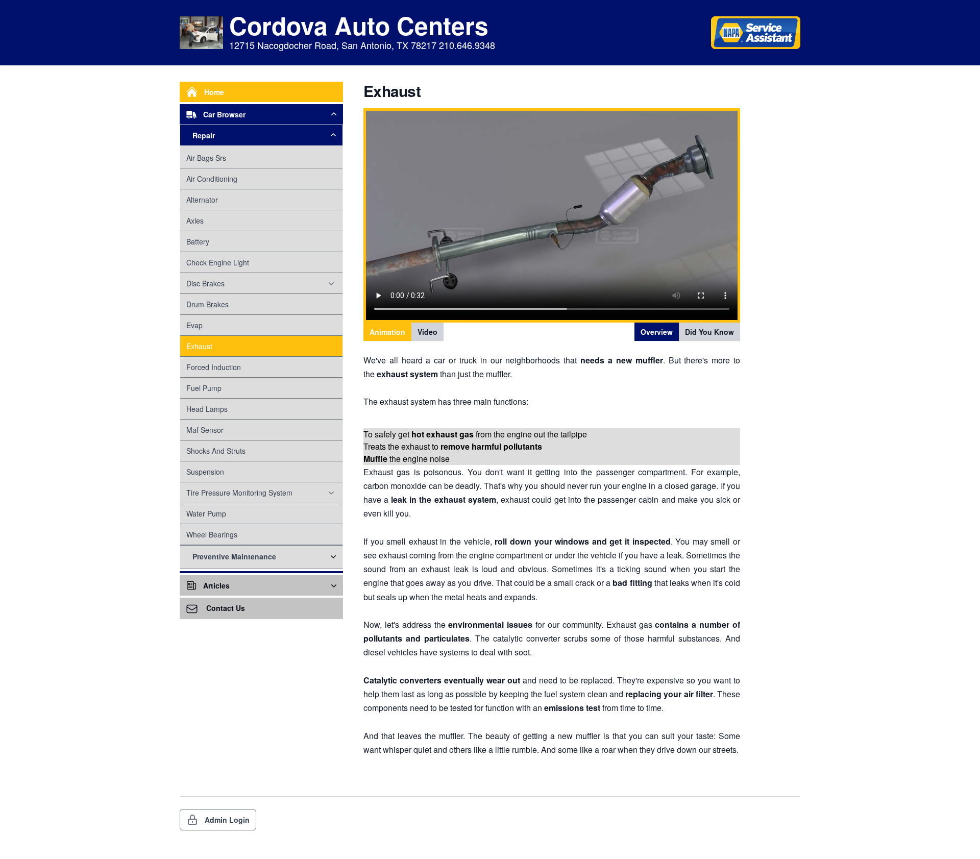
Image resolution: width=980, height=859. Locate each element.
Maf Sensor (205, 430)
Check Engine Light (217, 262)
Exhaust (199, 346)
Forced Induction (213, 367)
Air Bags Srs (206, 158)
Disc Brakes (205, 283)
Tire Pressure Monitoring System (239, 492)
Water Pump (206, 513)
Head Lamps (207, 409)
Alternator (202, 199)
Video (427, 332)
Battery (197, 241)
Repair (203, 135)
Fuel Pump (204, 388)
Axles (195, 220)
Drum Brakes (207, 304)
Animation (387, 332)
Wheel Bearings (211, 534)
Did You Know (709, 332)
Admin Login (227, 820)
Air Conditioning (211, 179)
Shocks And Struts (216, 451)
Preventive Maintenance (234, 556)
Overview (657, 332)
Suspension (205, 472)
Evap (194, 325)
